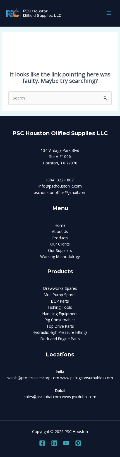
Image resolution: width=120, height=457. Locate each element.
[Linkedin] (54, 443)
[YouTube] (66, 443)
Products (60, 237)
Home (60, 225)
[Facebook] (42, 443)
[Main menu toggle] (109, 13)
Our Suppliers (60, 250)
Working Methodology (60, 256)
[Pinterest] (78, 443)
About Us (60, 231)
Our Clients (60, 244)
